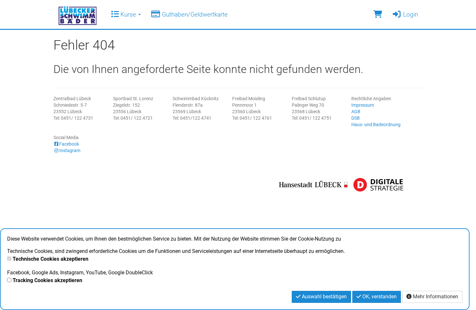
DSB (355, 118)
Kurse (128, 14)
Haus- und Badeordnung (376, 124)
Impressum (362, 105)
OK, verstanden (379, 296)
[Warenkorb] (377, 14)
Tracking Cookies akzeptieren (47, 280)
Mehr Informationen (435, 296)
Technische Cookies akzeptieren (50, 259)
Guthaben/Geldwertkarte (194, 14)
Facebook (69, 144)
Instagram (69, 150)
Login (410, 14)
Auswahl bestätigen (323, 296)
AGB (355, 111)
